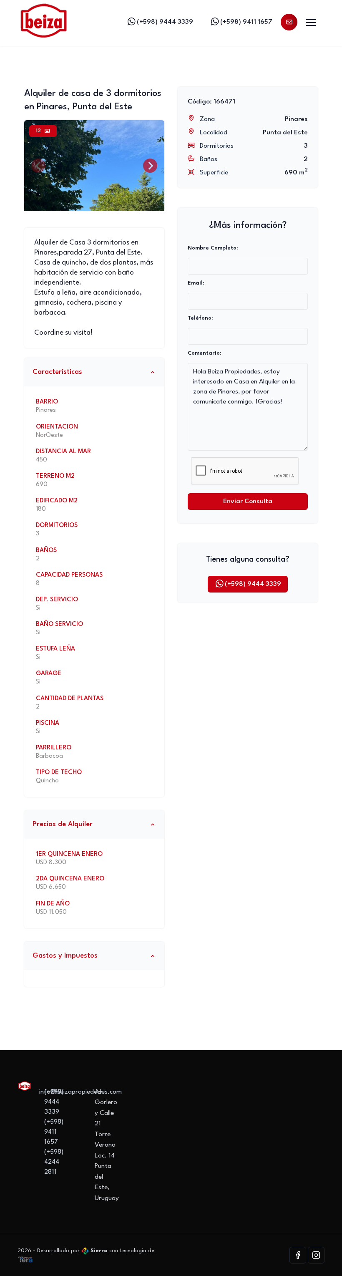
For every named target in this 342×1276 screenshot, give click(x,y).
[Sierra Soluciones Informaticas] (25, 1259)
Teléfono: (200, 318)
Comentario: (204, 353)
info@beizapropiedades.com (80, 1092)
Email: (196, 283)
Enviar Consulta (247, 501)
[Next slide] (150, 166)
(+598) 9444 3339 (165, 22)
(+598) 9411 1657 (246, 22)
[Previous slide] (38, 166)
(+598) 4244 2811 (53, 1162)
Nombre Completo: (213, 248)
